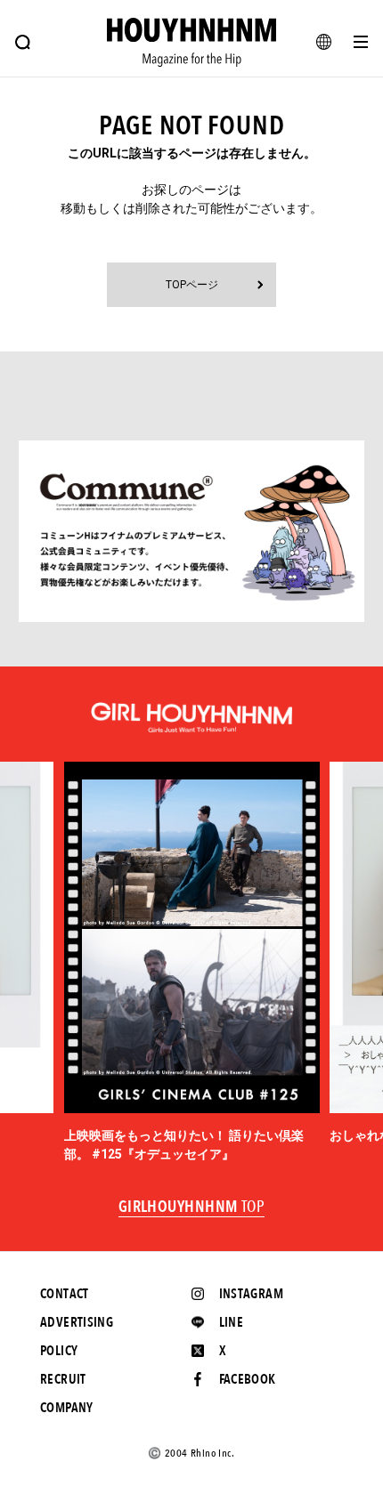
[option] (192, 963)
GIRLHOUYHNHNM (191, 1207)
